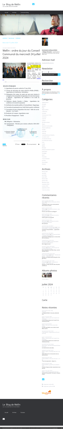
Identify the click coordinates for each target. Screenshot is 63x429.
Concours (44, 117)
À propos (23, 412)
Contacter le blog (25, 12)
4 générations (45, 102)
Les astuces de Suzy (46, 138)
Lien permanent (32, 144)
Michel (43, 202)
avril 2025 (44, 175)
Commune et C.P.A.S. (46, 115)
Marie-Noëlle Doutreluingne (48, 227)
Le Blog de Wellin (11, 4)
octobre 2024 (45, 186)
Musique (44, 147)
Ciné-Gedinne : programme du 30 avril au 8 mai (50, 333)
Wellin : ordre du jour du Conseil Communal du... (50, 248)
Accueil (6, 12)
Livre (43, 142)
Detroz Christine (46, 234)
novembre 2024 (45, 184)
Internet (44, 133)
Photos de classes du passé (48, 149)
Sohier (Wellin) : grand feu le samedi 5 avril (50, 365)
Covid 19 (44, 118)
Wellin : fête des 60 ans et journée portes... (49, 325)
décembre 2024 (45, 182)
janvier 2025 (45, 180)
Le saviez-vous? (45, 137)
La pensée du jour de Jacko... (48, 135)
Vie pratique (45, 162)
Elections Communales (47, 126)
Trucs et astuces (46, 158)
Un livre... (44, 160)
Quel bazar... (45, 151)
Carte (44, 300)
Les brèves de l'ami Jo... (47, 140)
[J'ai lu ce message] (61, 427)
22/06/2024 (5, 38)
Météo (43, 146)
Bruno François (45, 255)
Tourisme (44, 156)
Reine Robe (44, 215)
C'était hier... (45, 111)
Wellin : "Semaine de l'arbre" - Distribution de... (51, 255)
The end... (44, 311)
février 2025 (44, 178)
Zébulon (44, 164)
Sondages (44, 153)
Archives (14, 12)
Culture (43, 120)
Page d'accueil (11, 38)
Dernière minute (46, 122)
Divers (43, 124)
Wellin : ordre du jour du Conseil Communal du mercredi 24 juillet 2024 (22, 54)
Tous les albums (45, 279)
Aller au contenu (4, 1)
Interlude (44, 131)
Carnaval (44, 113)
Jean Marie (44, 221)
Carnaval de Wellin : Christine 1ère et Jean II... (51, 228)
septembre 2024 (45, 187)
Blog (43, 107)
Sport (43, 155)
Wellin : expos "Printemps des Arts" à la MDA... (51, 352)
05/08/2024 (18, 38)
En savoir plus (55, 428)
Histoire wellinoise (46, 127)
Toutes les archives (46, 189)
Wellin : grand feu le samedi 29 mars (50, 372)
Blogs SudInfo (45, 109)
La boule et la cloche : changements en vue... (51, 209)
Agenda (43, 106)
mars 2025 (44, 177)
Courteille (44, 262)
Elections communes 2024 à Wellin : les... (51, 202)
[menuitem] (6, 12)
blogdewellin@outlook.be (48, 63)
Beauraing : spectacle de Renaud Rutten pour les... (51, 346)
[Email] (33, 4)
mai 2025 (44, 173)
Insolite (43, 129)
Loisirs (43, 144)
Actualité (44, 104)
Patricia (43, 209)
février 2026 (44, 171)
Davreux (44, 247)
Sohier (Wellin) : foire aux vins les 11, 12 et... (51, 359)
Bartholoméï (45, 241)
